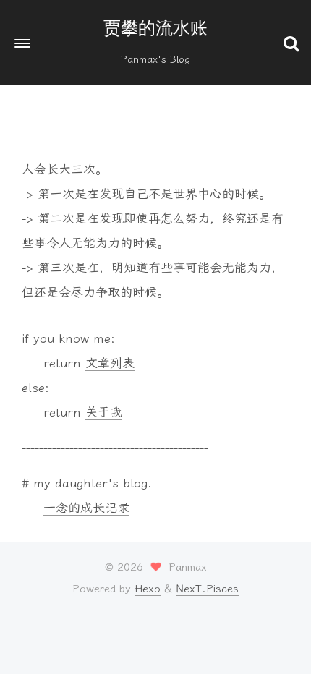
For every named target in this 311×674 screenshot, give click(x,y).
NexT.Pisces (207, 588)
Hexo (148, 588)
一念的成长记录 (86, 507)
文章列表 (110, 363)
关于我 (103, 412)
